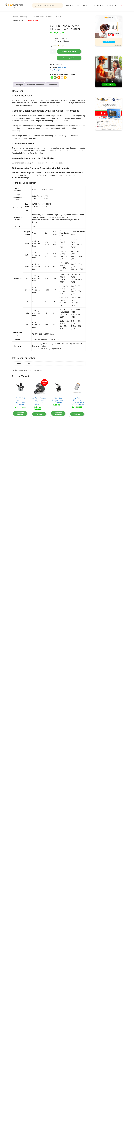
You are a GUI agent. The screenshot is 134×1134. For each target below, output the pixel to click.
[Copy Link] (65, 77)
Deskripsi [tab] (19, 85)
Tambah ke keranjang (69, 51)
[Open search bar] (127, 5)
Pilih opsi (39, 414)
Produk (68, 5)
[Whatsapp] (52, 77)
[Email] (55, 77)
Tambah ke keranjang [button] (20, 413)
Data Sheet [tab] (52, 85)
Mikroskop (23, 17)
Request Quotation (69, 58)
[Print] (58, 77)
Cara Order (81, 5)
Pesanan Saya (112, 5)
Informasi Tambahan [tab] (35, 85)
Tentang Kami (96, 5)
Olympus (57, 70)
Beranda (15, 17)
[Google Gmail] (62, 77)
